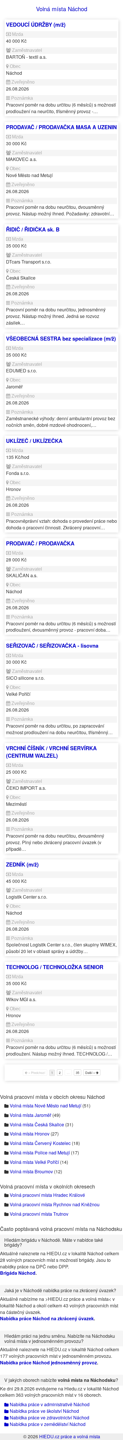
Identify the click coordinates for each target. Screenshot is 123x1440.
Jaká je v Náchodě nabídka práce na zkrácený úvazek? (60, 1290)
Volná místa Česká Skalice (37, 1124)
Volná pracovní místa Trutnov (39, 1214)
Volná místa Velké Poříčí (34, 1162)
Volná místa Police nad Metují (40, 1152)
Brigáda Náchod (17, 1273)
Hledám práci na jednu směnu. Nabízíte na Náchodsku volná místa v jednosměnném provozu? (59, 1338)
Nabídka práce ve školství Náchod (44, 1411)
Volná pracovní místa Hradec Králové (47, 1195)
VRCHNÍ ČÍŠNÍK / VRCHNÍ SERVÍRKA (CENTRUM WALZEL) (51, 751)
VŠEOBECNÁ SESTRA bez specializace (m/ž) (61, 338)
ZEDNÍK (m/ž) (22, 864)
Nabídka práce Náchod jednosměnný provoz (48, 1362)
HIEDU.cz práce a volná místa (69, 1436)
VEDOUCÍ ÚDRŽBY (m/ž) (36, 24)
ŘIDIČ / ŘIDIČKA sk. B (32, 229)
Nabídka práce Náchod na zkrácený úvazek (47, 1318)
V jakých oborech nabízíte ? (61, 1380)
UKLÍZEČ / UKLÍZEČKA (34, 441)
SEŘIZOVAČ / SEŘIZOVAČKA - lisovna (52, 645)
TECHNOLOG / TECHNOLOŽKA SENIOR (54, 967)
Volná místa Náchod (61, 9)
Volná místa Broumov (31, 1171)
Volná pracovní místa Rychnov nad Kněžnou (55, 1204)
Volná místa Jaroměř (30, 1115)
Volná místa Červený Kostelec (40, 1143)
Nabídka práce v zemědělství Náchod (47, 1424)
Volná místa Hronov (29, 1133)
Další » (90, 1072)
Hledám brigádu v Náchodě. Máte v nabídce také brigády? (53, 1242)
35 (77, 1072)
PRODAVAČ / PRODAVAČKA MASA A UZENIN (61, 127)
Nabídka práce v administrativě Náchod (49, 1404)
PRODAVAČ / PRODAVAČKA (40, 543)
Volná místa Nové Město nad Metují (45, 1105)
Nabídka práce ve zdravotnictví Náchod (49, 1417)
